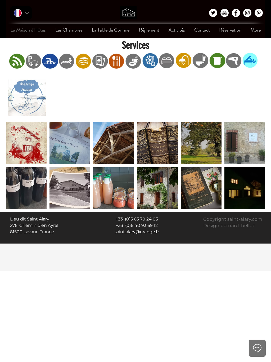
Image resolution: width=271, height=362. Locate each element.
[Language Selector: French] (21, 13)
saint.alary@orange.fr (137, 231)
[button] (26, 143)
